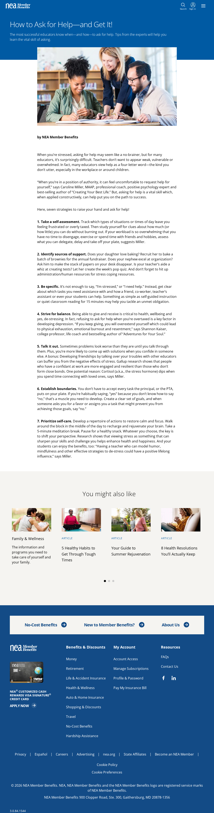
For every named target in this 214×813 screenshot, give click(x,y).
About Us (171, 625)
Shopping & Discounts (83, 707)
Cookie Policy (107, 764)
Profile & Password (128, 678)
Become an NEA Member (174, 754)
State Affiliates (135, 754)
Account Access (125, 658)
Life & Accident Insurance (86, 678)
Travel (71, 716)
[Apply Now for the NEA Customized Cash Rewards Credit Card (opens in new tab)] (36, 672)
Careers (62, 754)
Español (41, 754)
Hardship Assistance (82, 735)
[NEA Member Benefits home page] (25, 648)
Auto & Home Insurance (85, 697)
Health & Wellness (80, 687)
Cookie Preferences (107, 772)
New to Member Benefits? (109, 625)
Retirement (75, 668)
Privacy (20, 754)
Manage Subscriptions (131, 668)
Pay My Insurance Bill (129, 687)
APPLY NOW (23, 705)
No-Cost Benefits (41, 625)
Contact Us (169, 666)
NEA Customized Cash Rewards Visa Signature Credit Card (32, 695)
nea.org (109, 754)
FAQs (165, 656)
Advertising (85, 754)
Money (71, 658)
